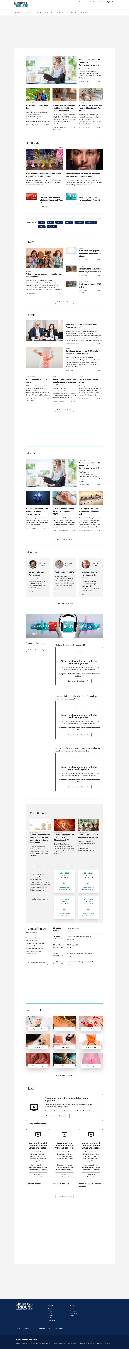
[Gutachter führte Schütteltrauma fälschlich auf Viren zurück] (91, 94)
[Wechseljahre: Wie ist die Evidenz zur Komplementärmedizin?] (51, 70)
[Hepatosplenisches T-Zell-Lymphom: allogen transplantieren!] (38, 497)
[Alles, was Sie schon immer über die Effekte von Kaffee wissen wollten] (64, 94)
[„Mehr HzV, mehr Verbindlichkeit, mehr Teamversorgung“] (44, 330)
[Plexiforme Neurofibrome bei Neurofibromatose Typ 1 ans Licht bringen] (44, 159)
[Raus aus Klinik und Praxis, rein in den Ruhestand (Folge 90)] (31, 196)
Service (72, 1305)
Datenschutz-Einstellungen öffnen (79, 681)
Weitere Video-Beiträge (64, 1197)
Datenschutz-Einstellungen (56, 1328)
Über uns (72, 1308)
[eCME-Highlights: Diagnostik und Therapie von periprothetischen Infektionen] (40, 825)
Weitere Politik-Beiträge (64, 410)
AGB (34, 1328)
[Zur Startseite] (21, 5)
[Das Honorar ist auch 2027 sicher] (71, 284)
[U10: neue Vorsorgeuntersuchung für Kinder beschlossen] (44, 257)
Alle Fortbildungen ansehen (40, 899)
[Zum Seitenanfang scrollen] (125, 1345)
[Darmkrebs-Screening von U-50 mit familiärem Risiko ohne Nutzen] (44, 357)
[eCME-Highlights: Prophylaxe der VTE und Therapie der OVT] (64, 825)
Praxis (42, 222)
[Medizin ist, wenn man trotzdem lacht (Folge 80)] (71, 196)
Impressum (27, 1328)
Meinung (68, 222)
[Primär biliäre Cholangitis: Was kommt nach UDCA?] (64, 497)
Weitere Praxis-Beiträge (64, 302)
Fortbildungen (91, 222)
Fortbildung (51, 1320)
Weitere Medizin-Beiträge (65, 539)
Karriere (72, 1315)
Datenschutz (41, 1328)
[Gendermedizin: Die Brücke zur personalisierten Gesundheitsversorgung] (84, 159)
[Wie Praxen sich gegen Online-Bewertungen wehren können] (71, 250)
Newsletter (52, 227)
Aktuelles (51, 1305)
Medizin (59, 222)
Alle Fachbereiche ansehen (64, 1075)
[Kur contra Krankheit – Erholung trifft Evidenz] (88, 825)
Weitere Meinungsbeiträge (64, 603)
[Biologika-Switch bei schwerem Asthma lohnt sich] (91, 497)
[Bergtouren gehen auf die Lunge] (38, 94)
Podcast (50, 1318)
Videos (42, 227)
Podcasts (79, 222)
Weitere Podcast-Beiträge (36, 650)
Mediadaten (73, 1311)
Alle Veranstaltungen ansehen (37, 963)
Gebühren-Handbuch (85, 2)
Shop (94, 2)
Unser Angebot (74, 1313)
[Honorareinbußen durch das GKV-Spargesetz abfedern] (71, 269)
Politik (50, 222)
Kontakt (18, 1328)
